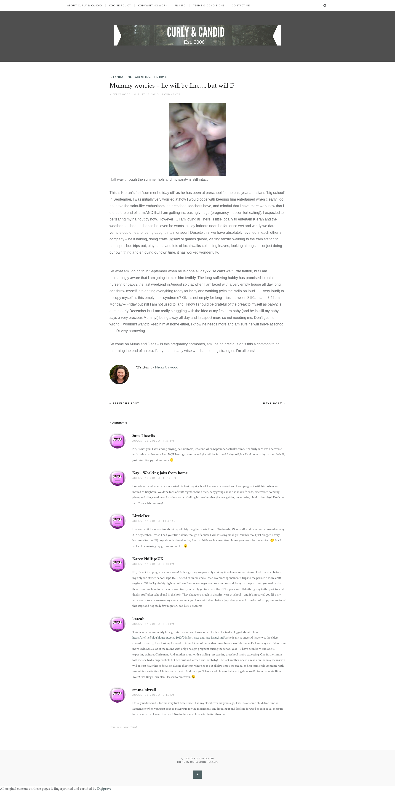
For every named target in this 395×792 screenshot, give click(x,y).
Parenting (141, 76)
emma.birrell (144, 689)
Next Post (273, 403)
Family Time (122, 76)
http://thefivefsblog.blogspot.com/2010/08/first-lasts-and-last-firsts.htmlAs (179, 638)
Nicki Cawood (120, 94)
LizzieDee (141, 515)
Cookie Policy (120, 5)
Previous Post (126, 403)
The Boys (159, 76)
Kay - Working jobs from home (160, 472)
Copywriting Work (152, 5)
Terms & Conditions (209, 5)
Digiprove (104, 788)
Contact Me (241, 5)
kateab (138, 618)
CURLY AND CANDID (202, 758)
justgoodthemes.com (203, 761)
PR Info (180, 5)
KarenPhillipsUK (147, 558)
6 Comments (170, 94)
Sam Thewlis (143, 435)
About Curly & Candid (84, 5)
